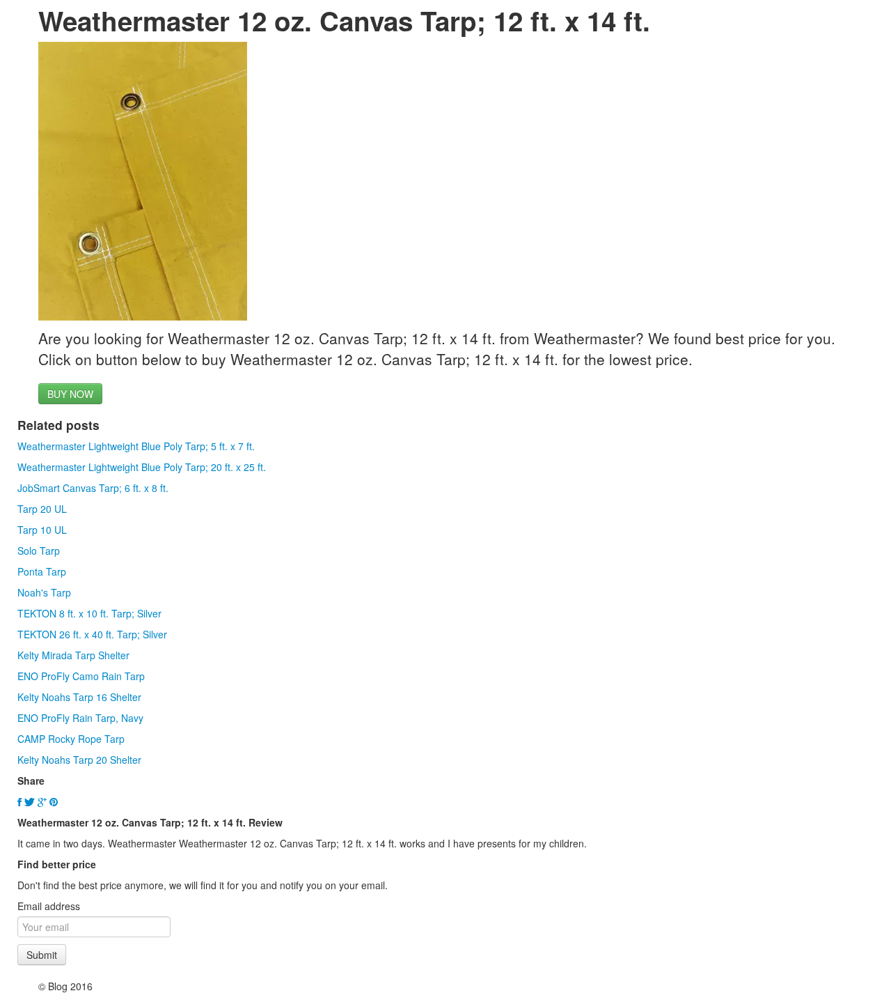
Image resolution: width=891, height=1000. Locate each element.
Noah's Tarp (44, 592)
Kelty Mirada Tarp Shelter (73, 655)
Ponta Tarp (41, 571)
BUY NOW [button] (70, 394)
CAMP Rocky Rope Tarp (71, 739)
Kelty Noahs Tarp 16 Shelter (79, 697)
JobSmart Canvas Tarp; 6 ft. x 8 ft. (92, 488)
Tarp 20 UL (42, 509)
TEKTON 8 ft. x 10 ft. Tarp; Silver (89, 613)
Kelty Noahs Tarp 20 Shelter (79, 760)
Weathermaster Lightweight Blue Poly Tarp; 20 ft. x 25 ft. (141, 467)
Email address (48, 906)
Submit (41, 955)
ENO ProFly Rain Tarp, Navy (80, 718)
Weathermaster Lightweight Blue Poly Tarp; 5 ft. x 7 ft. (136, 446)
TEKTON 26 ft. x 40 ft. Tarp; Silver (92, 634)
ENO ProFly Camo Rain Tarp (81, 676)
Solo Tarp (38, 550)
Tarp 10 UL (42, 530)
